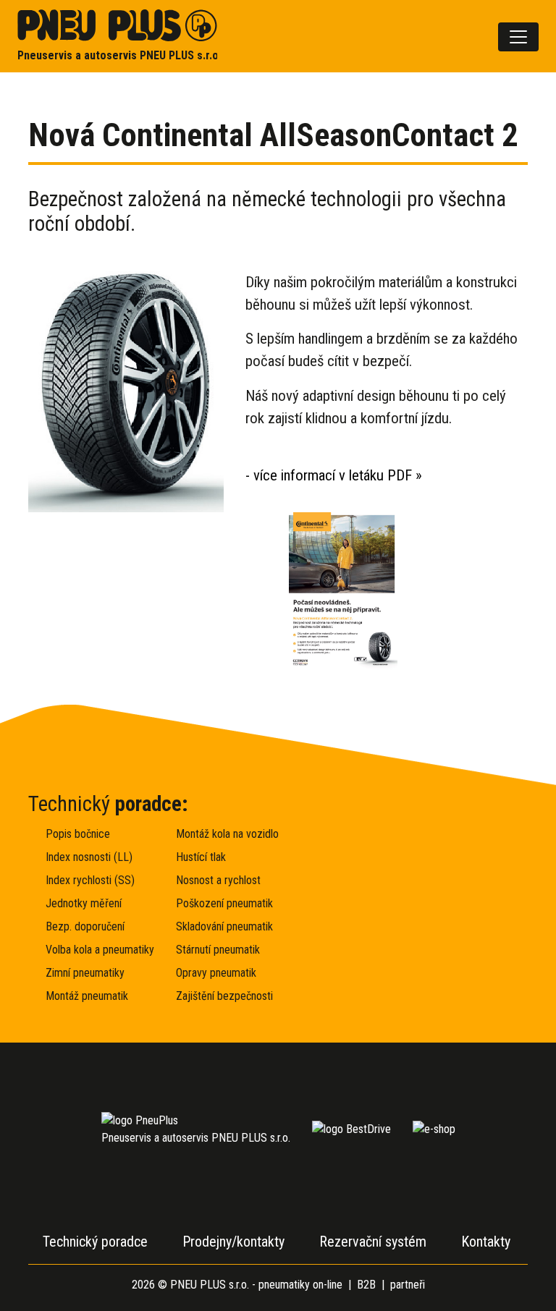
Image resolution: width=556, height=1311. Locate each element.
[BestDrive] (351, 1129)
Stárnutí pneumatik (218, 949)
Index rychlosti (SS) (90, 880)
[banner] (117, 36)
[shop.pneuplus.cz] (434, 1129)
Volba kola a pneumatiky (91, 949)
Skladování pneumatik (221, 926)
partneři (407, 1284)
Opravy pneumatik (216, 973)
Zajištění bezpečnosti (221, 996)
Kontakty (485, 1241)
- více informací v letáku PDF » (333, 475)
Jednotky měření (84, 903)
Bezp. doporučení (85, 926)
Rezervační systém (372, 1241)
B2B (366, 1284)
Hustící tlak (201, 857)
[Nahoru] (509, 1264)
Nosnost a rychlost (218, 880)
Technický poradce (95, 1241)
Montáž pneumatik (87, 996)
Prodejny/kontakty (233, 1241)
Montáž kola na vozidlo (221, 834)
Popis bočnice (78, 834)
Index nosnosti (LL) (89, 857)
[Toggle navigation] (518, 36)
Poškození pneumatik (221, 903)
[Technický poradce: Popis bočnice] (408, 874)
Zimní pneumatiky (85, 973)
